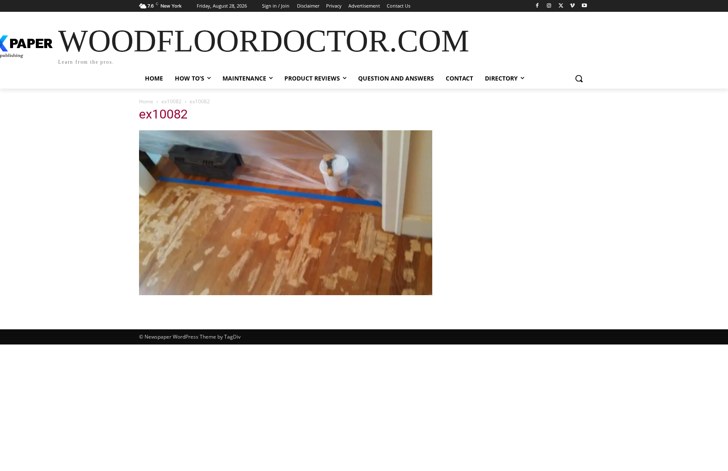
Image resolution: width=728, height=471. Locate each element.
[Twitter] (561, 6)
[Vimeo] (572, 6)
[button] (579, 78)
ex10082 (171, 101)
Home (146, 101)
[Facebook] (537, 6)
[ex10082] (285, 292)
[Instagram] (549, 6)
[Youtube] (584, 6)
